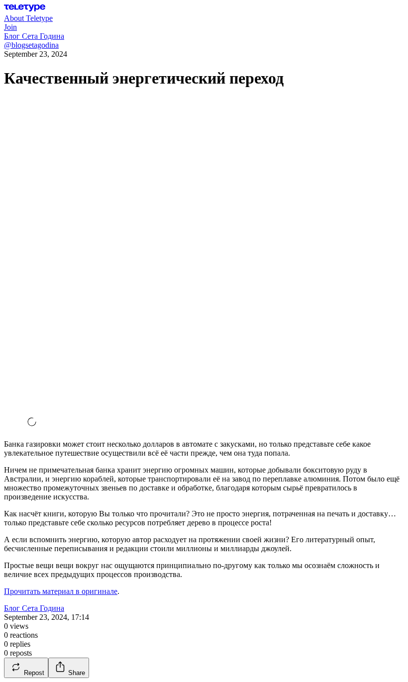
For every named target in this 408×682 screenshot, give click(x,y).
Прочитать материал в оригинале (60, 591)
